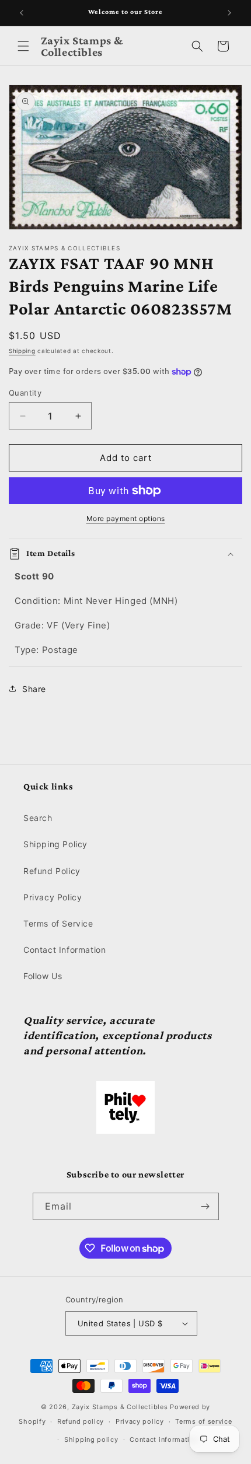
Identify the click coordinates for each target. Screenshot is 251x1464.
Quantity (25, 392)
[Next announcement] (229, 13)
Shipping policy (91, 1439)
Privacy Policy (52, 897)
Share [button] (34, 689)
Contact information (164, 1439)
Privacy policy (140, 1421)
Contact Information (64, 950)
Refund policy (80, 1421)
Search (38, 818)
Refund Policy (52, 871)
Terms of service (203, 1421)
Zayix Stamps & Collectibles (120, 1407)
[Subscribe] (205, 1206)
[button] (23, 46)
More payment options (125, 518)
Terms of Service (58, 923)
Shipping (22, 350)
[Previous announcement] (21, 13)
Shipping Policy (55, 844)
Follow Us (42, 976)
